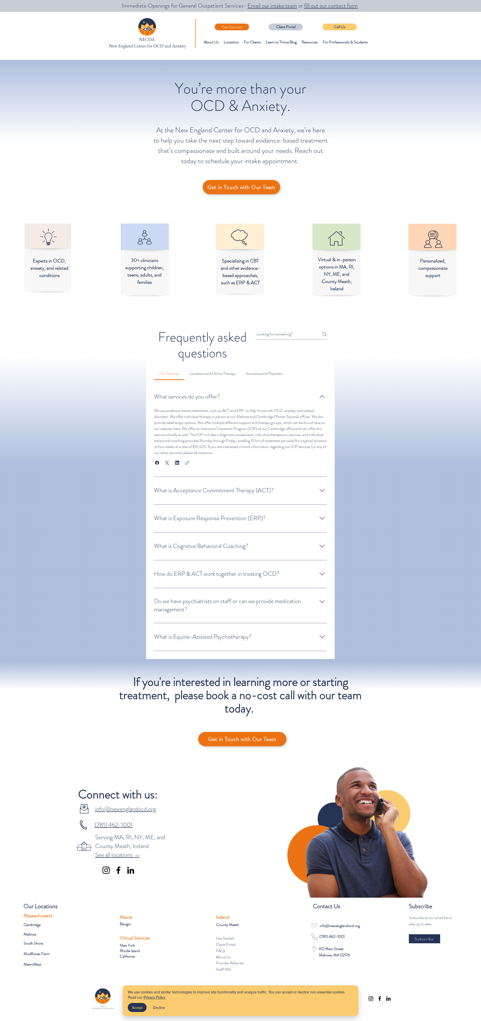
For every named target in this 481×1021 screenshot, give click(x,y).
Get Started (225, 938)
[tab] (169, 373)
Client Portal (225, 944)
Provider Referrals (230, 963)
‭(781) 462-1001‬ (114, 824)
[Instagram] (106, 870)
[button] (157, 463)
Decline (159, 1007)
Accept (137, 1007)
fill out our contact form (331, 6)
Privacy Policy (154, 997)
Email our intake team (272, 6)
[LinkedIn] (131, 870)
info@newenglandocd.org (125, 809)
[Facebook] (118, 870)
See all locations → (117, 855)
